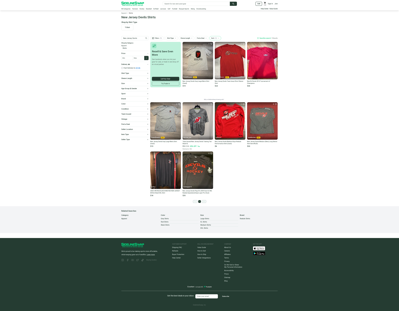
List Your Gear (165, 79)
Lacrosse (163, 9)
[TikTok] (142, 260)
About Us (227, 247)
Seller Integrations (204, 258)
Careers (227, 251)
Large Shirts (204, 219)
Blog (226, 281)
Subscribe (225, 296)
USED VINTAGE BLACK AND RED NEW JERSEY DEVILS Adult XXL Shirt (165, 192)
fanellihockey (252, 137)
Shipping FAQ (177, 247)
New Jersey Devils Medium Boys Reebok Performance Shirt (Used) (228, 142)
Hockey (142, 9)
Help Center (265, 9)
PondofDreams (187, 77)
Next (204, 201)
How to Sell (201, 251)
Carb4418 (218, 137)
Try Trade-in (165, 83)
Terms (226, 258)
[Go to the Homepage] (132, 4)
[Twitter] (137, 260)
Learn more (151, 255)
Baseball (149, 9)
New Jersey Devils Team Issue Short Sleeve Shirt (229, 82)
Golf (169, 9)
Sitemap (227, 277)
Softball (155, 9)
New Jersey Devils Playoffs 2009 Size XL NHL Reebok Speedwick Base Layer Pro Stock (197, 192)
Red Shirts (164, 222)
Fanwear (135, 9)
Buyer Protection (178, 254)
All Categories (126, 9)
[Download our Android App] (265, 253)
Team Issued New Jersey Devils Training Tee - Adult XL (197, 142)
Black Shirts (165, 225)
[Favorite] (276, 44)
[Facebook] (127, 260)
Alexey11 (250, 77)
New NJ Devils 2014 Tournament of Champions (258, 82)
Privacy (227, 261)
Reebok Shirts (245, 219)
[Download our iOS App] (260, 248)
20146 (138, 68)
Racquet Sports (184, 9)
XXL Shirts (204, 228)
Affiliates (227, 254)
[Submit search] (233, 4)
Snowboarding (201, 9)
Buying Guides (151, 260)
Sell (258, 4)
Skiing (193, 9)
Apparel (124, 13)
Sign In (270, 4)
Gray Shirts (165, 219)
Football (174, 9)
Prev (195, 201)
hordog (153, 187)
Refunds (175, 251)
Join (276, 4)
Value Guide (273, 9)
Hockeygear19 (187, 187)
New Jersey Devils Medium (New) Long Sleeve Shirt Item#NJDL (262, 142)
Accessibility (229, 270)
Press (226, 274)
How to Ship (201, 254)
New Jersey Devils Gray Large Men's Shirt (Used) (196, 82)
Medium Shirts (205, 225)
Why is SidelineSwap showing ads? (214, 99)
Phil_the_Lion (187, 137)
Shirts (131, 13)
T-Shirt (127, 27)
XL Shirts (203, 222)
